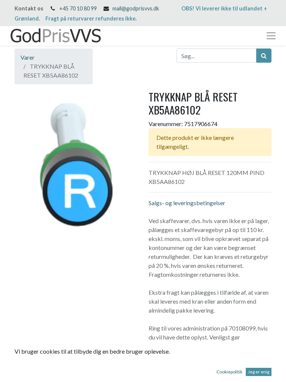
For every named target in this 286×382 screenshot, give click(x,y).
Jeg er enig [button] (258, 372)
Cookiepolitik (229, 372)
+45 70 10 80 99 (78, 8)
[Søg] (263, 55)
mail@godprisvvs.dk (135, 8)
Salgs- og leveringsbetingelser (187, 202)
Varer (27, 57)
